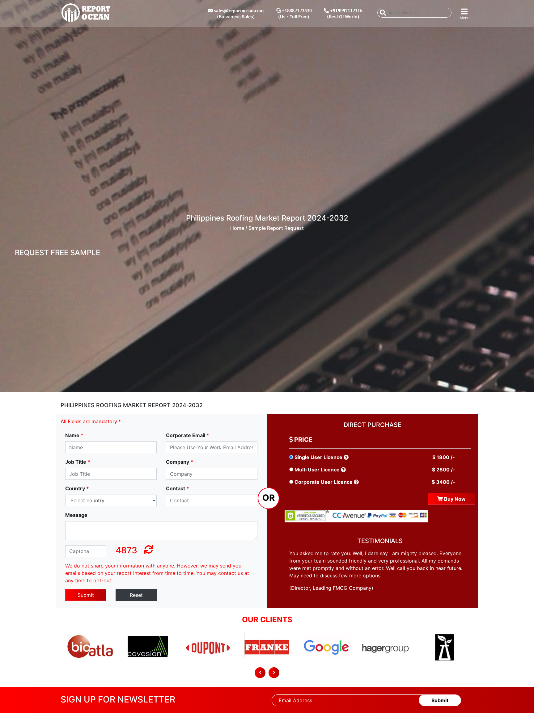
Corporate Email (187, 435)
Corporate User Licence (324, 482)
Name (74, 435)
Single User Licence (318, 457)
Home (237, 228)
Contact (177, 488)
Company (179, 462)
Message (76, 515)
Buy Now (454, 499)
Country (77, 488)
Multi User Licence (317, 469)
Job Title (77, 462)
